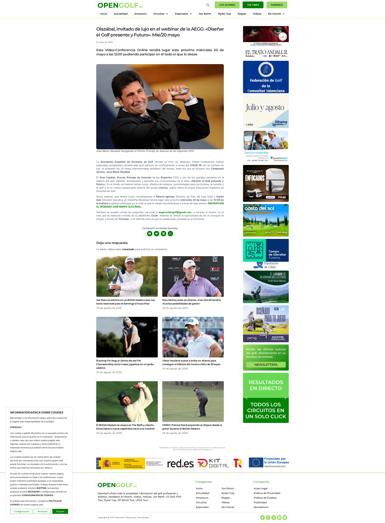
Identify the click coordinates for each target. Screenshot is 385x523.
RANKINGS (277, 4)
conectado (128, 249)
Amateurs (140, 13)
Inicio (103, 13)
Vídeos (257, 13)
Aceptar (60, 511)
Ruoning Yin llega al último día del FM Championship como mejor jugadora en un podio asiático (125, 364)
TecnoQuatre (143, 517)
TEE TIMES (253, 4)
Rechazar (43, 511)
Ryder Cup (224, 13)
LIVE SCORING (227, 4)
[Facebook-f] (262, 517)
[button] (208, 5)
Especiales (181, 13)
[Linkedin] (279, 517)
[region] (39, 462)
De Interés (274, 13)
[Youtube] (284, 517)
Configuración (21, 511)
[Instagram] (268, 517)
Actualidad (121, 13)
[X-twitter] (273, 517)
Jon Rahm (205, 13)
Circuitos (158, 13)
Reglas (242, 13)
